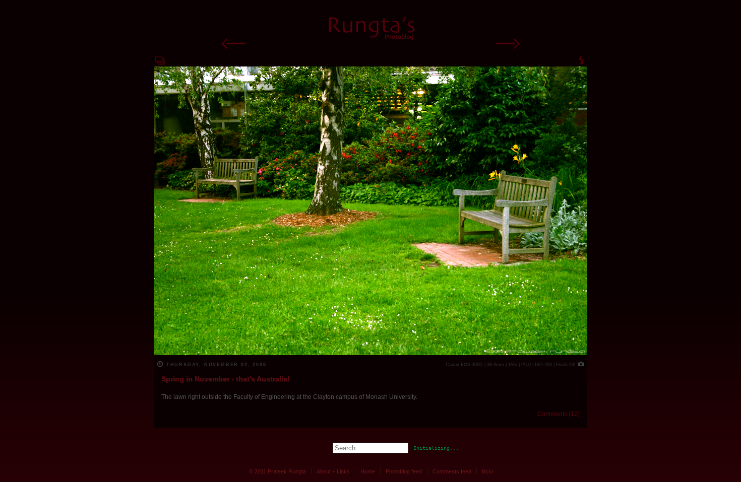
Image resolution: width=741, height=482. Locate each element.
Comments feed (452, 471)
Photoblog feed (404, 471)
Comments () (558, 414)
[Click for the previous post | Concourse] (370, 352)
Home (367, 471)
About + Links (333, 471)
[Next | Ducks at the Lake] (506, 51)
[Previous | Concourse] (234, 51)
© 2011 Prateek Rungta (277, 471)
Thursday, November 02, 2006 (215, 364)
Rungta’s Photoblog (370, 27)
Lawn (567, 60)
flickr (487, 471)
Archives (182, 60)
